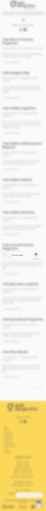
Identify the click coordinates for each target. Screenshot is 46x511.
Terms (37, 258)
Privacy (33, 258)
